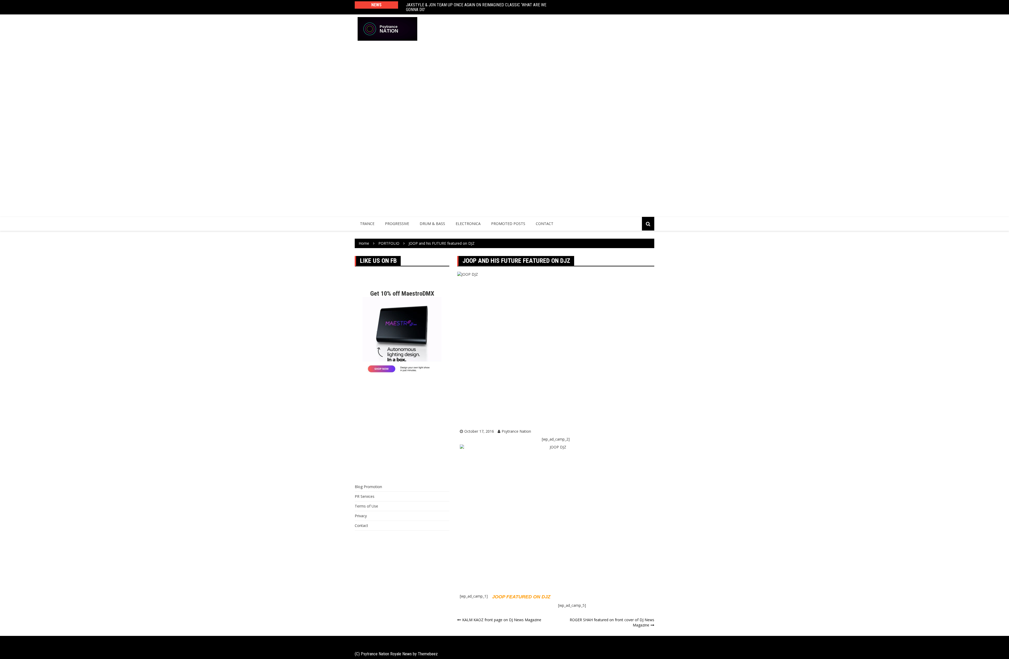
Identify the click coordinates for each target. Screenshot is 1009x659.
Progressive (397, 223)
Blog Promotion (368, 486)
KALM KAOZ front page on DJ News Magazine (501, 619)
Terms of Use (366, 506)
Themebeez (428, 653)
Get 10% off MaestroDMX (402, 293)
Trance (367, 223)
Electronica (468, 223)
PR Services (364, 496)
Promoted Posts (508, 223)
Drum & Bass (432, 223)
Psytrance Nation (516, 431)
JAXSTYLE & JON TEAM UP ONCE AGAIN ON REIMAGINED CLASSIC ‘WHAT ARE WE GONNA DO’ (476, 7)
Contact (544, 223)
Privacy (361, 515)
